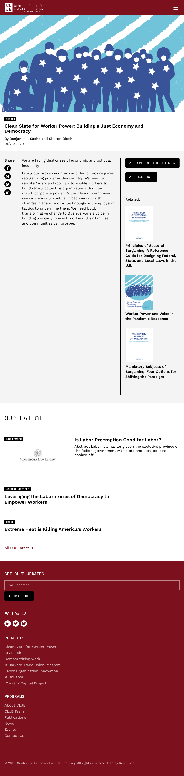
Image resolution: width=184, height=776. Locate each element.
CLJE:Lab (12, 653)
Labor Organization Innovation (31, 671)
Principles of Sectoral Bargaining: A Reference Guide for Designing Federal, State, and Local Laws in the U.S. (150, 255)
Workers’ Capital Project (25, 683)
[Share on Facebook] (7, 168)
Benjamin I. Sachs (25, 139)
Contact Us (14, 735)
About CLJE (14, 705)
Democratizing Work (22, 659)
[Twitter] (16, 623)
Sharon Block (60, 139)
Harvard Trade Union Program (34, 665)
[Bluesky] (24, 623)
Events (10, 729)
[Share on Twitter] (7, 184)
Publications (15, 717)
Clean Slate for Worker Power (30, 647)
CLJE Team (14, 711)
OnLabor (15, 677)
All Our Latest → (18, 548)
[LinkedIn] (7, 623)
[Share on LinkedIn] (7, 192)
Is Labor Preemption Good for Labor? (117, 439)
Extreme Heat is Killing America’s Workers (53, 529)
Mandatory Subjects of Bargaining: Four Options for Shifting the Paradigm (150, 371)
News (9, 723)
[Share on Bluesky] (7, 176)
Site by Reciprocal (121, 763)
